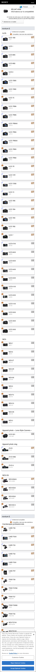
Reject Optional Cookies (18, 663)
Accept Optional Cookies (18, 668)
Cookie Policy (13, 653)
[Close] (34, 634)
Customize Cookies (18, 657)
